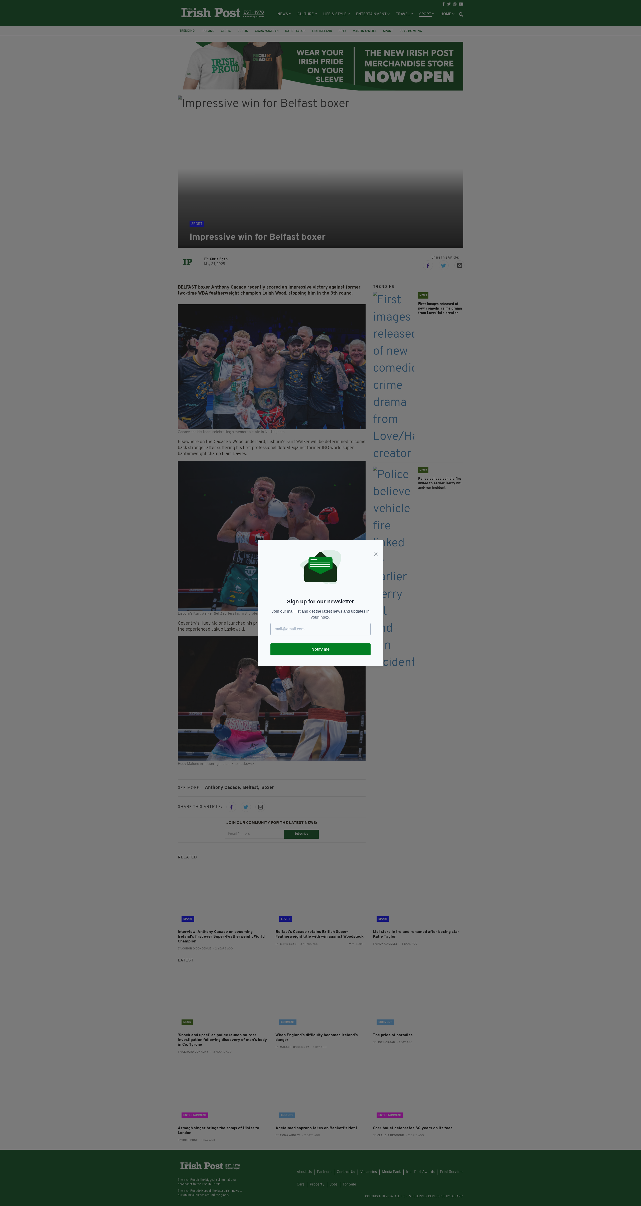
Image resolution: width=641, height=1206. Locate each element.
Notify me (320, 649)
